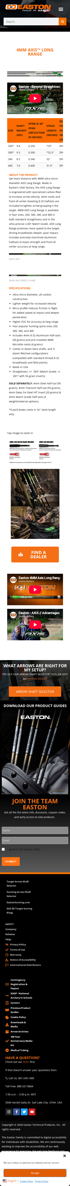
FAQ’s (26, 1062)
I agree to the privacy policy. (24, 849)
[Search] (62, 21)
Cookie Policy (26, 1181)
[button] (64, 1156)
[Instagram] (8, 1111)
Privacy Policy (41, 1181)
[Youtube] (32, 1111)
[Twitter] (24, 1111)
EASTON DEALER (37, 678)
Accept (35, 1173)
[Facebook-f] (16, 1111)
